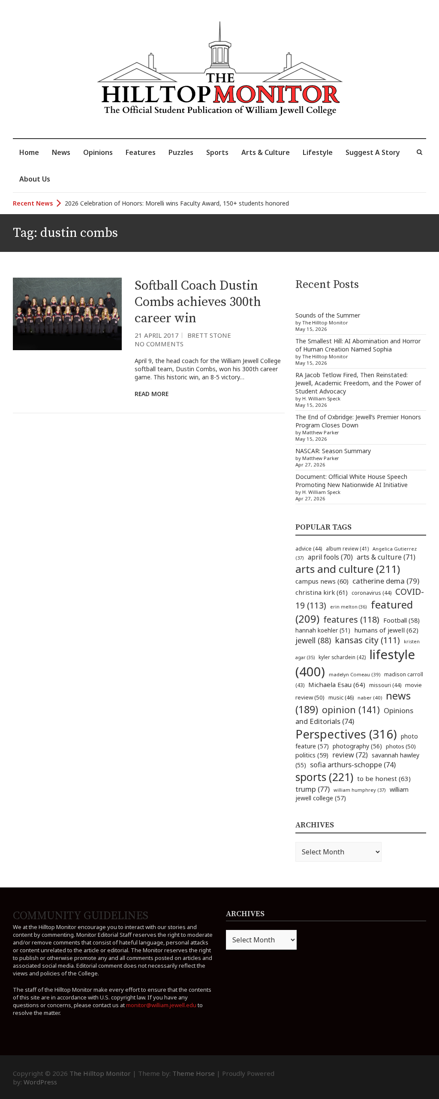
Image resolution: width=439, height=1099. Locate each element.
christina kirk (321, 592)
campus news (322, 581)
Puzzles (180, 152)
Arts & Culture (265, 152)
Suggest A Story (373, 152)
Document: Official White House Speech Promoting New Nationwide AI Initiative (351, 480)
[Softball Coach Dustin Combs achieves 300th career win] (67, 314)
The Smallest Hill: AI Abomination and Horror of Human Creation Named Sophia (358, 345)
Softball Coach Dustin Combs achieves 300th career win (198, 302)
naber (370, 697)
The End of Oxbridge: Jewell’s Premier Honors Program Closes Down (358, 421)
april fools (330, 557)
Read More (151, 394)
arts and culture (347, 569)
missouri (385, 685)
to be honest (384, 778)
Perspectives (346, 734)
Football (401, 620)
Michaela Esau (336, 684)
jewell (313, 640)
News (61, 152)
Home (29, 152)
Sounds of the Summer (327, 315)
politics (311, 755)
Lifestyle (318, 152)
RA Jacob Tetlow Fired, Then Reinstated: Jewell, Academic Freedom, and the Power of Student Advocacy (358, 383)
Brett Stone (209, 335)
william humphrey (360, 790)
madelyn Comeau (354, 674)
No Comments (159, 343)
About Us (34, 179)
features (351, 619)
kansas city (367, 640)
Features (141, 152)
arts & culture (386, 557)
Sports (217, 152)
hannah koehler (322, 630)
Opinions (98, 152)
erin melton (348, 606)
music (341, 697)
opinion (351, 709)
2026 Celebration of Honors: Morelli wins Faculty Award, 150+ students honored (177, 203)
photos (401, 746)
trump (312, 789)
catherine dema (385, 581)
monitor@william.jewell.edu (161, 1005)
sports (324, 776)
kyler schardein (342, 657)
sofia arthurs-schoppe (353, 764)
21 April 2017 (157, 335)
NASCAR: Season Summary (333, 451)
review (350, 755)
